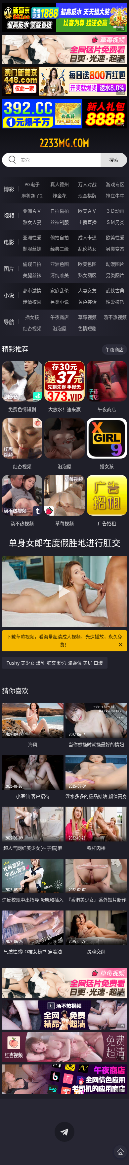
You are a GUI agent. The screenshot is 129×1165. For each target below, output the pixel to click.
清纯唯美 (59, 275)
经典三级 (59, 249)
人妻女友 (87, 290)
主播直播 (87, 222)
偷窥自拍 (32, 264)
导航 (9, 322)
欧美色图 (87, 264)
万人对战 (87, 184)
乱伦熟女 (87, 249)
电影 (9, 242)
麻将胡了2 (32, 195)
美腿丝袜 (32, 275)
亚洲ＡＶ (32, 211)
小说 (9, 295)
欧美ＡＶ (87, 211)
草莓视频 (87, 317)
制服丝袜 (32, 249)
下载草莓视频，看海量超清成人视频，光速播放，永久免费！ (64, 640)
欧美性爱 (115, 237)
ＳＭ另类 (115, 222)
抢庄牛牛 (115, 195)
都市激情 (32, 290)
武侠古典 (115, 290)
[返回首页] (120, 1151)
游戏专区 (115, 184)
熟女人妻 (32, 222)
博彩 (9, 189)
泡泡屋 (59, 328)
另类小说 (59, 302)
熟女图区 (87, 275)
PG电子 (32, 184)
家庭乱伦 (59, 290)
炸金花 (59, 195)
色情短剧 (87, 328)
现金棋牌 (87, 195)
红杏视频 (32, 328)
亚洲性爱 (32, 237)
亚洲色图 (59, 264)
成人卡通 (87, 237)
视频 (9, 215)
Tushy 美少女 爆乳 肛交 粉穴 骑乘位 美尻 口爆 (55, 663)
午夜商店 (59, 317)
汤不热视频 (115, 317)
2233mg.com (64, 143)
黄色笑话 (87, 302)
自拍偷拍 (59, 211)
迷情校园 (32, 302)
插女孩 (32, 317)
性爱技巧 (115, 302)
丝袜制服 (59, 222)
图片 (9, 268)
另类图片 (115, 275)
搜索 (113, 160)
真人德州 (59, 184)
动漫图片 (115, 264)
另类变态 (115, 249)
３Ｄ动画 (115, 211)
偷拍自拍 (59, 237)
